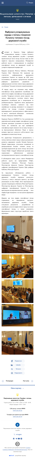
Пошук (31, 3)
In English (19, 434)
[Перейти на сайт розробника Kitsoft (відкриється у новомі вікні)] (11, 455)
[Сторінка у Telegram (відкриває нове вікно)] (16, 439)
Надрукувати (18, 373)
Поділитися (18, 361)
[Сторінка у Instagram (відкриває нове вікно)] (21, 439)
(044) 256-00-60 (17, 410)
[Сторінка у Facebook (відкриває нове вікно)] (14, 439)
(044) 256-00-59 (17, 416)
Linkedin (18, 365)
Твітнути (18, 369)
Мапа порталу (16, 388)
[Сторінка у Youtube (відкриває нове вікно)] (19, 439)
